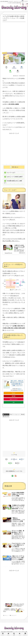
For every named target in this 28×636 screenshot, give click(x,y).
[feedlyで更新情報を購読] (12, 475)
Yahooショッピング (13, 399)
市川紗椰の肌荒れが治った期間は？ (13, 181)
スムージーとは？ (11, 172)
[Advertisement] (14, 36)
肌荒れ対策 (6, 416)
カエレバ (19, 388)
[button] (18, 71)
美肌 (23, 414)
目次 (13, 167)
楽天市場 (13, 396)
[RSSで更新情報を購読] (15, 475)
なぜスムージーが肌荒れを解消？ (15, 176)
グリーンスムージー (16, 414)
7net (13, 402)
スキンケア (6, 414)
